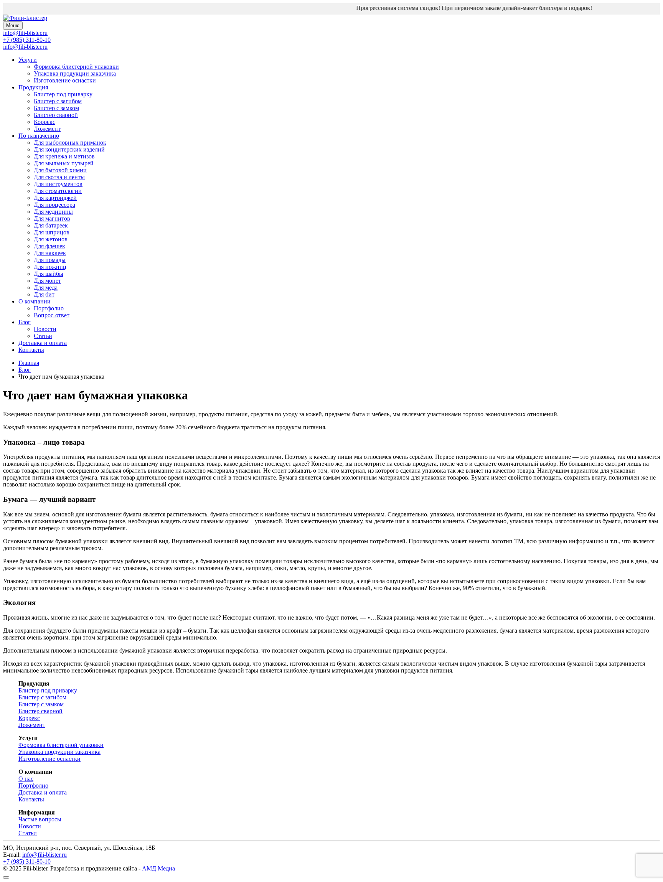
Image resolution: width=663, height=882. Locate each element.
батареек (51, 225)
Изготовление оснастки (65, 80)
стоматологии (58, 191)
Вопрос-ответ (51, 315)
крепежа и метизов (64, 156)
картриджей (55, 198)
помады (50, 260)
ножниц (50, 267)
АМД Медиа (158, 868)
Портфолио (49, 308)
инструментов (58, 184)
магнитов (52, 218)
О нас (25, 778)
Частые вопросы (39, 819)
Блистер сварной (56, 115)
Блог (24, 322)
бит (44, 294)
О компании (34, 301)
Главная (28, 362)
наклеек (50, 253)
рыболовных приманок (70, 142)
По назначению (38, 135)
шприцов (51, 232)
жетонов (51, 239)
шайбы (48, 273)
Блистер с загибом (58, 101)
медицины (53, 211)
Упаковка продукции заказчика (75, 73)
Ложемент (47, 128)
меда (46, 287)
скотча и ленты (59, 177)
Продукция (33, 87)
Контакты (31, 349)
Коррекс (44, 122)
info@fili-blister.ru (25, 46)
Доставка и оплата (42, 343)
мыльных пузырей (64, 163)
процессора (54, 204)
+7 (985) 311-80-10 (27, 39)
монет (47, 280)
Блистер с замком (56, 108)
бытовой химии (60, 170)
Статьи (43, 336)
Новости (45, 329)
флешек (49, 246)
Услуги (27, 59)
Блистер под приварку (63, 94)
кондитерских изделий (69, 149)
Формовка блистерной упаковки (76, 66)
